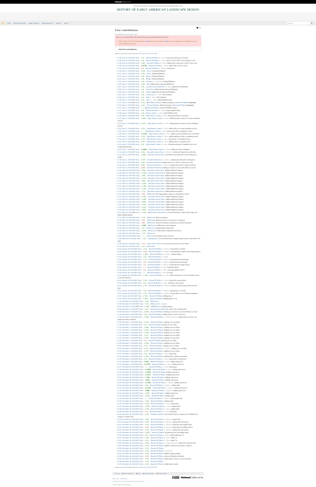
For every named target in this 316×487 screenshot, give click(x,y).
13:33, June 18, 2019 (124, 68)
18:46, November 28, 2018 (126, 461)
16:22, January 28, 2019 (126, 283)
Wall (147, 97)
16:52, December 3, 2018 (126, 346)
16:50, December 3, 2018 (126, 348)
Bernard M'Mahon (153, 105)
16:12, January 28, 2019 (126, 293)
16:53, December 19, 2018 (126, 306)
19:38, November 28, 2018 (126, 432)
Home (9, 23)
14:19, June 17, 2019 (124, 144)
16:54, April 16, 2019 (125, 225)
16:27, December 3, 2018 (126, 364)
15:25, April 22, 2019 (125, 191)
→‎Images (166, 251)
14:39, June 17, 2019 (124, 136)
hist (137, 58)
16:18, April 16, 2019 (125, 228)
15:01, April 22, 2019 (125, 204)
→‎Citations (158, 81)
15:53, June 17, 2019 (124, 108)
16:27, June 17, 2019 (124, 73)
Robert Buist (151, 246)
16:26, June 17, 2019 (124, 76)
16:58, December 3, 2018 (126, 343)
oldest (122, 53)
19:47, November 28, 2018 (126, 424)
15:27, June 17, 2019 (124, 118)
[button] (158, 49)
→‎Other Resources (171, 317)
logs (135, 34)
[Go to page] (311, 23)
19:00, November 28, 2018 (126, 448)
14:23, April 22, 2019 (125, 212)
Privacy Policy (123, 478)
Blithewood (151, 194)
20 (143, 53)
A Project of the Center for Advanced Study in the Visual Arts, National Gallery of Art (158, 6)
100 (149, 53)
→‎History (163, 68)
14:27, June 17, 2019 (124, 142)
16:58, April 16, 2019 (125, 220)
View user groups (149, 473)
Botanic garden (151, 113)
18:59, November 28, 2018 (126, 451)
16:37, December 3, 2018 (126, 354)
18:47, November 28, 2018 (126, 459)
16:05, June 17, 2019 (124, 89)
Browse (58, 23)
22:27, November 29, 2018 (126, 367)
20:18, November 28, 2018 (126, 414)
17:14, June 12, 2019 (124, 152)
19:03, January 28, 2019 (126, 262)
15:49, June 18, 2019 (124, 58)
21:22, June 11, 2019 (124, 162)
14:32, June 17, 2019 (124, 139)
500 (155, 53)
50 (146, 53)
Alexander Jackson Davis (155, 152)
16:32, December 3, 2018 (126, 361)
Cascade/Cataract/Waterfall (155, 87)
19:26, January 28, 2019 (126, 251)
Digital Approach (47, 23)
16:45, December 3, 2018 (126, 351)
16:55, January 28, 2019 (126, 267)
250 (152, 53)
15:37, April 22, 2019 (125, 183)
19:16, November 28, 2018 (126, 435)
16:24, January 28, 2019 (126, 280)
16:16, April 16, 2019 (125, 230)
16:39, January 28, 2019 (126, 272)
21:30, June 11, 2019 (124, 160)
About (66, 23)
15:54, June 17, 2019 (124, 105)
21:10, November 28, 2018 (126, 398)
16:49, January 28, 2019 (126, 270)
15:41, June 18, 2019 (124, 66)
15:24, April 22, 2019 (125, 194)
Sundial (149, 236)
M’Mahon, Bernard (154, 102)
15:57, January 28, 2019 (126, 296)
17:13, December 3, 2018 (126, 330)
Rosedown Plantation (155, 160)
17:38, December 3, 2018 (126, 317)
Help (200, 27)
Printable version (162, 473)
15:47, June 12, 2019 (124, 155)
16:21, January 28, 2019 (126, 285)
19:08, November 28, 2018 (126, 443)
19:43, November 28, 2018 (126, 430)
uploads (131, 34)
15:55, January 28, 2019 (126, 298)
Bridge (148, 79)
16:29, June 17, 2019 (124, 71)
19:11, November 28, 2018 (126, 440)
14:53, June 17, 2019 (124, 128)
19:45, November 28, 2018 (126, 427)
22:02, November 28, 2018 (126, 385)
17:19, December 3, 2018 (126, 325)
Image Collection (34, 23)
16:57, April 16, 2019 (125, 223)
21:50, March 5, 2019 (125, 243)
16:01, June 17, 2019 (124, 94)
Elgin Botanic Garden (153, 116)
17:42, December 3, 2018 (126, 314)
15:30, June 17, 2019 (124, 116)
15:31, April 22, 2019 (125, 186)
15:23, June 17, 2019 (124, 123)
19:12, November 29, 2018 (126, 377)
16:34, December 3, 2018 (126, 359)
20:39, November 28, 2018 (126, 411)
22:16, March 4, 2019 (125, 246)
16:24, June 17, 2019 (124, 79)
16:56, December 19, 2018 (126, 304)
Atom (118, 473)
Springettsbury (153, 238)
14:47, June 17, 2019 (124, 131)
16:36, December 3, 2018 (126, 356)
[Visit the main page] (3, 23)
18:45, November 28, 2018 (126, 464)
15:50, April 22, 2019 (125, 173)
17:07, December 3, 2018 (126, 335)
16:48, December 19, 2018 (126, 309)
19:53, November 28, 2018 (126, 422)
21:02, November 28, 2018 (126, 406)
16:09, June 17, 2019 (124, 84)
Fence (148, 100)
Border (148, 76)
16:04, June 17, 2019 (124, 92)
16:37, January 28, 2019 (126, 275)
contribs (147, 41)
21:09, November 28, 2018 (126, 401)
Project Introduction (20, 23)
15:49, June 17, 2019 (124, 113)
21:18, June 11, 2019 (124, 168)
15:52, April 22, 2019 (125, 170)
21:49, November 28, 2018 (126, 390)
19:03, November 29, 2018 (126, 380)
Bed (148, 84)
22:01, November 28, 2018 (126, 388)
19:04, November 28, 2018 (126, 445)
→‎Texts (162, 58)
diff (133, 58)
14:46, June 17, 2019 (124, 134)
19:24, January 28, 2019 (126, 254)
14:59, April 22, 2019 (125, 207)
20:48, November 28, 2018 (126, 409)
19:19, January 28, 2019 (126, 257)
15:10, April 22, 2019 (125, 199)
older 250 (138, 53)
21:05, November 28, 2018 (126, 404)
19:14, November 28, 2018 (126, 438)
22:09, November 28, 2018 (126, 382)
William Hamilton (152, 110)
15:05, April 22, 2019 (125, 202)
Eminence (149, 81)
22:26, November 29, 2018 (126, 369)
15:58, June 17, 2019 (124, 100)
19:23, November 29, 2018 (126, 375)
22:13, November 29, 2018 (126, 372)
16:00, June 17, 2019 (124, 97)
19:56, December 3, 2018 (126, 312)
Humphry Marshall (157, 414)
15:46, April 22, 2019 (125, 175)
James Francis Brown (154, 243)
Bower (149, 73)
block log (126, 34)
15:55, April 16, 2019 (125, 233)
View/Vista (149, 89)
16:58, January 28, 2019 (126, 265)
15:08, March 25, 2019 (125, 238)
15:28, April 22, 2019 (125, 189)
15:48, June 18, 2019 (124, 60)
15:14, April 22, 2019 (125, 196)
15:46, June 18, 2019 (124, 63)
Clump (148, 92)
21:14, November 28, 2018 (126, 396)
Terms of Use (115, 478)
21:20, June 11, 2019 (124, 165)
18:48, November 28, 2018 (126, 456)
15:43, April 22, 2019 (125, 178)
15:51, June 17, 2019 (124, 110)
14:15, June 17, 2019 (124, 149)
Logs (139, 473)
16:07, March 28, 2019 (125, 236)
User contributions (128, 473)
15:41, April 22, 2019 (125, 181)
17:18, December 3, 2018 (126, 327)
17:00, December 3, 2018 (126, 340)
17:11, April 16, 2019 (125, 217)
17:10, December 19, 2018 (126, 301)
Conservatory (150, 94)
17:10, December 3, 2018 (126, 332)
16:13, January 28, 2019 (126, 291)
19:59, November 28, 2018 (126, 419)
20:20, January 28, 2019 (126, 249)
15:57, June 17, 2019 (124, 102)
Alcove (149, 71)
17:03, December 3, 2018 (126, 338)
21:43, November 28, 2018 (126, 393)
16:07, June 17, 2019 (124, 87)
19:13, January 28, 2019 (126, 259)
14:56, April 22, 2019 (125, 210)
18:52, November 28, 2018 (126, 453)
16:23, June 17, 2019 (124, 81)
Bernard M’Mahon (152, 58)
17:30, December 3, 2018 (126, 322)
